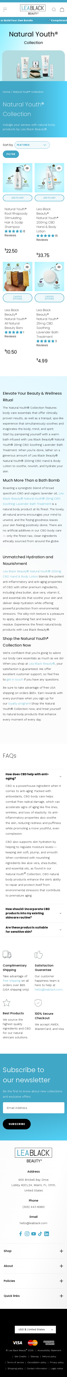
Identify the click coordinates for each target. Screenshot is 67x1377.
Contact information (37, 1368)
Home (6, 92)
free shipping (11, 980)
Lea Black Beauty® (42, 663)
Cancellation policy (36, 1362)
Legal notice (57, 1368)
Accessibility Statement (49, 1350)
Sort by (8, 145)
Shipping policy (15, 1368)
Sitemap (35, 1356)
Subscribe (17, 1124)
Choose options (17, 297)
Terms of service (15, 1362)
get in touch (15, 679)
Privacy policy (57, 1362)
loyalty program (19, 703)
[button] (5, 10)
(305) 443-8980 (34, 1207)
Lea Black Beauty (17, 1350)
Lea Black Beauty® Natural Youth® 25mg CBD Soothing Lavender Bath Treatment (33, 499)
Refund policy (49, 1356)
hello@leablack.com (48, 989)
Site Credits (20, 1356)
